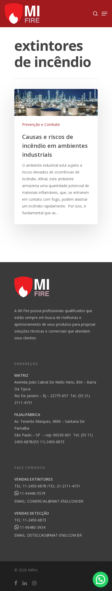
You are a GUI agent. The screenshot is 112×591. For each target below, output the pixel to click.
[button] (100, 579)
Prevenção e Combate (41, 124)
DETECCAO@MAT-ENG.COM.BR (54, 535)
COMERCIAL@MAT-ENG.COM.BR (55, 501)
